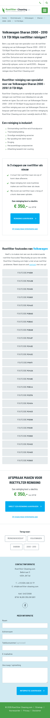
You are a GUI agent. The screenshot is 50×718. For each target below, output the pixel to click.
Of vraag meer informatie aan (25, 229)
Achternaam (7, 631)
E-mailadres (7, 654)
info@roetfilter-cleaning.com (26, 586)
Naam (4, 620)
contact (32, 264)
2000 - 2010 (31, 547)
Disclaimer (36, 710)
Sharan (16, 547)
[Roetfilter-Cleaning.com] (16, 10)
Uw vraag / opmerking (11, 665)
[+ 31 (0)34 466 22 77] (40, 3)
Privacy (26, 710)
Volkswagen (36, 538)
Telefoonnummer (13, 643)
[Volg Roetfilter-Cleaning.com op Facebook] (25, 605)
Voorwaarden (14, 710)
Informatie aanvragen (30, 691)
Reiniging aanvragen (23, 218)
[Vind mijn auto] (47, 3)
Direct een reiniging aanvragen (23, 506)
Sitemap (38, 707)
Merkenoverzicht (15, 538)
